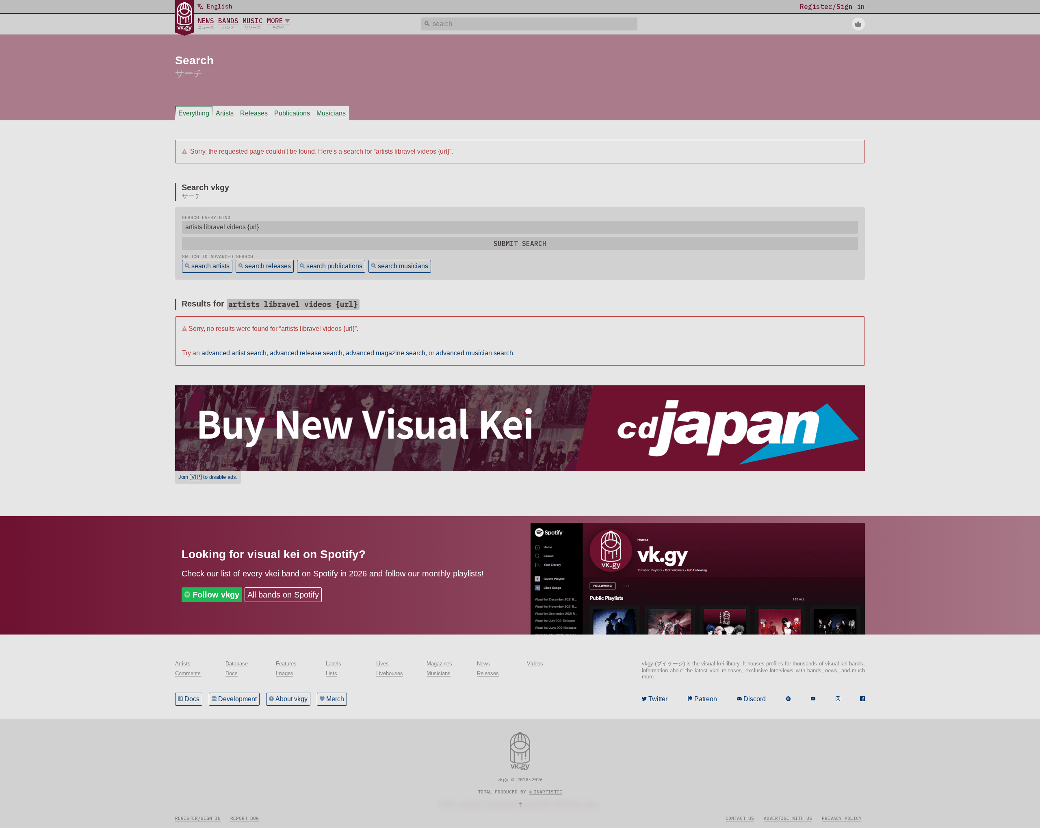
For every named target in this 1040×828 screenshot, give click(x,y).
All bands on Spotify (283, 594)
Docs (191, 698)
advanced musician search (474, 353)
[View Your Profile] (858, 23)
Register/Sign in (198, 818)
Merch (335, 698)
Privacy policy (842, 818)
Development (237, 698)
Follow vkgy (216, 594)
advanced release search (306, 353)
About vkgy (291, 698)
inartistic (548, 792)
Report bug (244, 818)
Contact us (740, 818)
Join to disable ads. (208, 477)
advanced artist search (234, 353)
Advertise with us (788, 818)
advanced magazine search (385, 353)
